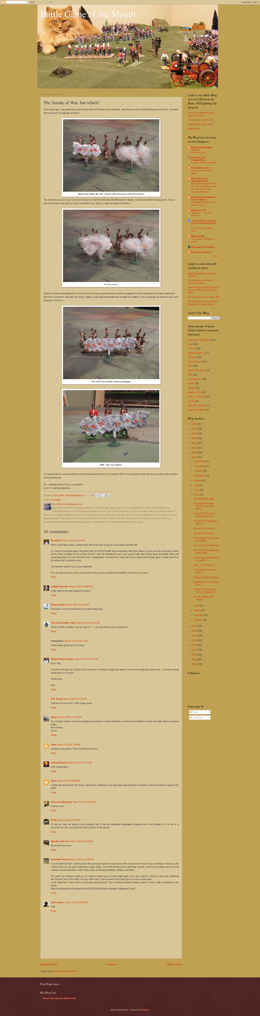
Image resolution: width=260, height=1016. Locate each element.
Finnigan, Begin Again (204, 499)
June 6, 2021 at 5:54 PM (76, 902)
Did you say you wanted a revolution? (206, 558)
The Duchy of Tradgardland (198, 158)
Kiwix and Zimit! (198, 152)
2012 (194, 654)
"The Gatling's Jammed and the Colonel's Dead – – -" (204, 223)
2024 (194, 433)
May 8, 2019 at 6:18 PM (82, 859)
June (197, 490)
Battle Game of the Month (88, 14)
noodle (191, 383)
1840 (190, 375)
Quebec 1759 (194, 392)
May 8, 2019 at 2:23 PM (81, 841)
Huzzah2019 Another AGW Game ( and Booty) (203, 506)
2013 (194, 650)
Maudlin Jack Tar (60, 841)
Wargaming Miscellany (203, 247)
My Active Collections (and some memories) (201, 114)
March (197, 610)
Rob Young (57, 699)
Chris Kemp (57, 902)
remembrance (195, 379)
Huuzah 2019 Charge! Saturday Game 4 (204, 514)
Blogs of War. (194, 128)
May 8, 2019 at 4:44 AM (75, 699)
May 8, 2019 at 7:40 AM (69, 717)
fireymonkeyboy (59, 762)
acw (190, 344)
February (199, 615)
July (196, 485)
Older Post (174, 964)
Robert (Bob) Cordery (62, 659)
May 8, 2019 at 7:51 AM (80, 762)
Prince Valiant (194, 361)
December (199, 461)
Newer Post (48, 964)
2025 (194, 429)
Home (112, 964)
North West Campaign (199, 340)
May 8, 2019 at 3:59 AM (77, 605)
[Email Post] (91, 495)
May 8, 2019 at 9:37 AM (68, 820)
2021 (194, 448)
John (53, 781)
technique (56, 500)
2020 (194, 452)
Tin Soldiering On (200, 168)
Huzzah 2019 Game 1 (204, 533)
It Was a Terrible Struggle (205, 577)
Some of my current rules (200, 120)
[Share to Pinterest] (108, 495)
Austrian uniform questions (204, 162)
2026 (194, 424)
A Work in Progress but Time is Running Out (204, 590)
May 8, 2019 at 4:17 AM (76, 641)
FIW (190, 366)
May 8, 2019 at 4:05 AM (88, 623)
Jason (54, 717)
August (198, 480)
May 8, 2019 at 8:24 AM (84, 802)
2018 (194, 626)
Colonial (192, 357)
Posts (195, 712)
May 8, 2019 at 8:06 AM (68, 781)
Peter (53, 744)
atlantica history (195, 353)
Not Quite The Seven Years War (203, 297)
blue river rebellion (197, 405)
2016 (194, 635)
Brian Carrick (58, 605)
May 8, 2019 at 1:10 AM (73, 540)
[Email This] (97, 495)
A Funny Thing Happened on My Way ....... (205, 551)
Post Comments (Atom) (65, 971)
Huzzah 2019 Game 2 (204, 528)
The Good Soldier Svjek (63, 623)
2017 (194, 631)
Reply (54, 577)
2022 (194, 443)
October (198, 471)
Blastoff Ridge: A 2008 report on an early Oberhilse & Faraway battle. (203, 290)
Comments (197, 717)
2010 (194, 664)
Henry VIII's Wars (196, 370)
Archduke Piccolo (60, 859)
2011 (194, 659)
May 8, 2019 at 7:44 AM (69, 744)
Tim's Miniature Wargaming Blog (200, 179)
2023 (194, 438)
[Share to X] (103, 495)
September (200, 475)
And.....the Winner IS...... (205, 565)
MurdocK (56, 540)
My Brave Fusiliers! (201, 252)
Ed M (53, 820)
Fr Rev (191, 348)
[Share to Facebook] (106, 495)
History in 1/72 (198, 210)
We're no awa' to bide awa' (206, 545)
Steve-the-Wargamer (61, 802)
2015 (194, 640)
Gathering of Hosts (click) (200, 124)
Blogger (145, 1010)
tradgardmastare (59, 586)
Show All (217, 256)
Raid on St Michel (196, 396)
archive (191, 401)
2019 (194, 457)
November (199, 466)
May (196, 494)
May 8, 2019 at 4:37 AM (86, 659)
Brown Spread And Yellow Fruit (59, 998)
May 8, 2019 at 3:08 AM (81, 586)
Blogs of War (198, 236)
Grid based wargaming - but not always (203, 198)
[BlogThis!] (100, 495)
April (196, 605)
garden (191, 388)
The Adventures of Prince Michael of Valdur (200, 281)
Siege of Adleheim (197, 410)
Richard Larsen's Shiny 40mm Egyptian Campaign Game (203, 302)
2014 (194, 645)
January (198, 620)
